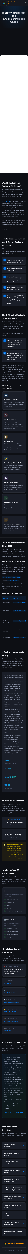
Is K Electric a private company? (10, 1145)
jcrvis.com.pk (6, 201)
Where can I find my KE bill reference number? (11, 1180)
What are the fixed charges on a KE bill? (13, 1215)
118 (5, 983)
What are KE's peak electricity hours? (13, 1232)
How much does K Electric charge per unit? (11, 1223)
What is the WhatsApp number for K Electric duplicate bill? (13, 1189)
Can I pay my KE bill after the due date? (12, 1206)
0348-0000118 (8, 1031)
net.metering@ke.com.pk (11, 1021)
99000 (9, 983)
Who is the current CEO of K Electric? (12, 1154)
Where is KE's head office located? (11, 1163)
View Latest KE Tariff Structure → (13, 1113)
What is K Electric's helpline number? (12, 1171)
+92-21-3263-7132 (9, 992)
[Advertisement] (14, 40)
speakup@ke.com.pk (10, 1011)
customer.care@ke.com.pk (11, 1002)
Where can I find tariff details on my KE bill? (12, 1197)
